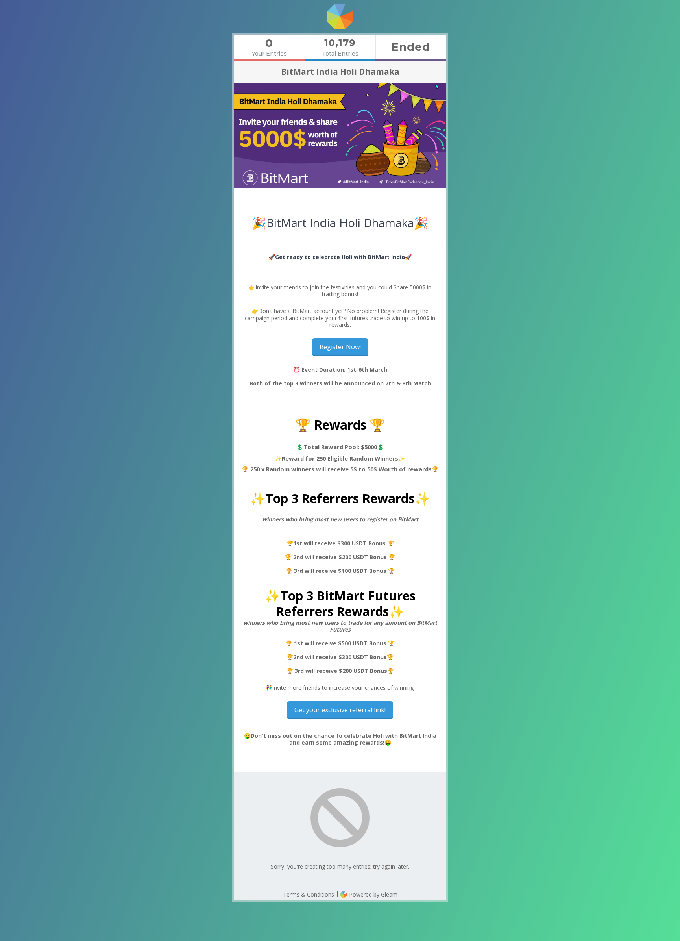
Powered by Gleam (372, 894)
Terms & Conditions (308, 894)
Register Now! (340, 347)
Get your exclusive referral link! (340, 710)
